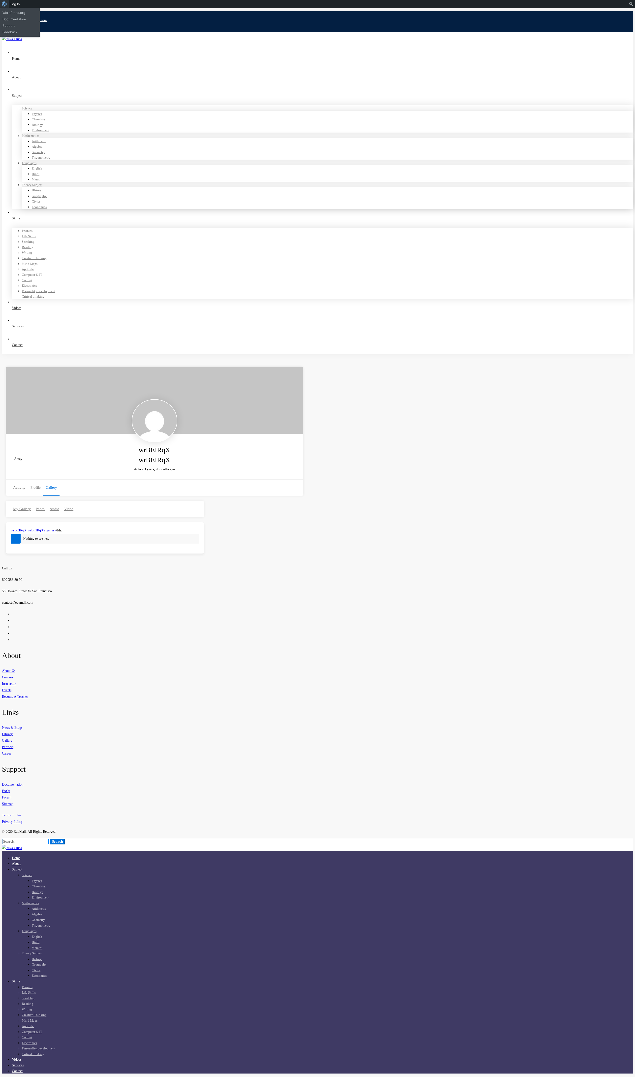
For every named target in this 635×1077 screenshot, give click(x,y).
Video (68, 509)
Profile (36, 487)
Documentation (14, 19)
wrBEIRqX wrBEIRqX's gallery (33, 530)
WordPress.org (13, 13)
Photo (40, 509)
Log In (15, 4)
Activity (19, 487)
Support (8, 26)
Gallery (51, 487)
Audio (54, 509)
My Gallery (22, 509)
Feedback (9, 32)
